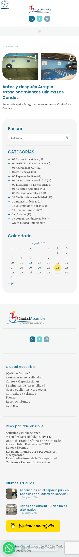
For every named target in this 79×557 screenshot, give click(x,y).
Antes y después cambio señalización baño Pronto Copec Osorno (71, 66)
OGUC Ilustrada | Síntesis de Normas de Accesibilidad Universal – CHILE (33, 442)
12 (30, 262)
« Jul (11, 283)
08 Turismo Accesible (26, 188)
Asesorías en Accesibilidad (24, 377)
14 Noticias (19, 214)
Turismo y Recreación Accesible (28, 462)
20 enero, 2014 (10, 46)
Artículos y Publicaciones (23, 433)
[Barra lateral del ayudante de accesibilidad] (5, 5)
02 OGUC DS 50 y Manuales (29, 163)
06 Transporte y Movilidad (29, 180)
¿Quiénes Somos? (18, 373)
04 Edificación (21, 172)
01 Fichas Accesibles (25, 159)
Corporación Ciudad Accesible (23, 546)
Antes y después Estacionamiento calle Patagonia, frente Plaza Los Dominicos (10, 66)
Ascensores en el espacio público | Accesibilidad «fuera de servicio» (45, 492)
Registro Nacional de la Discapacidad (31, 458)
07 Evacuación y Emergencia (30, 184)
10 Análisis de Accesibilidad (29, 197)
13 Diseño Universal (25, 210)
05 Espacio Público (24, 176)
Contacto (12, 405)
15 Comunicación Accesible (29, 218)
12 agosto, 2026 (29, 513)
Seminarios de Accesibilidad (25, 385)
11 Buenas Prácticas (24, 201)
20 (39, 267)
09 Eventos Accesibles (26, 193)
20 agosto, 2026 (29, 497)
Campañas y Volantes (21, 393)
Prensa (11, 397)
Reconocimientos (18, 401)
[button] (9, 548)
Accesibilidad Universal (27, 222)
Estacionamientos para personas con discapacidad (32, 453)
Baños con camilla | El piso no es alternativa (43, 508)
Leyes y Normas (17, 447)
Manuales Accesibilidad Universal (29, 437)
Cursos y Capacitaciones (23, 381)
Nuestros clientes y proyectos (26, 389)
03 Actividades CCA (24, 167)
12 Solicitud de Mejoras (26, 205)
